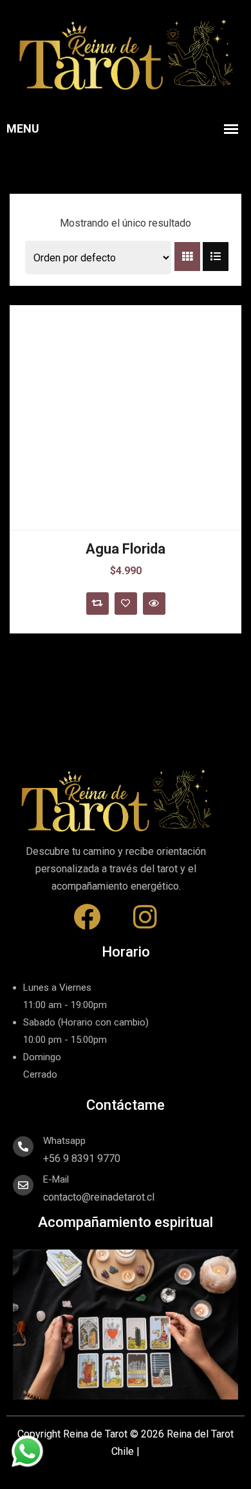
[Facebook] (86, 916)
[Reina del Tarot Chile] (125, 54)
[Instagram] (144, 916)
